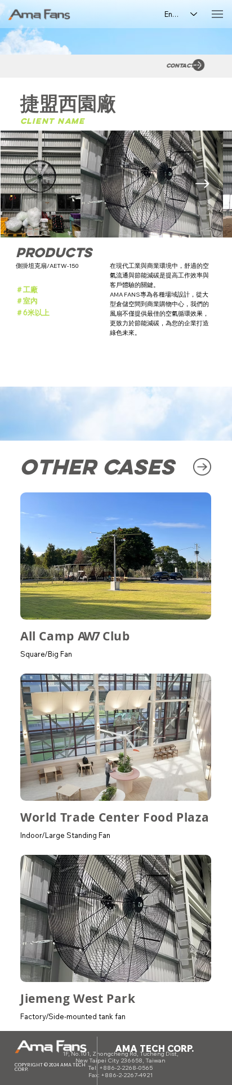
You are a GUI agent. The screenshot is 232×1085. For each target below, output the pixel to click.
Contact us (180, 65)
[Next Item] (202, 184)
